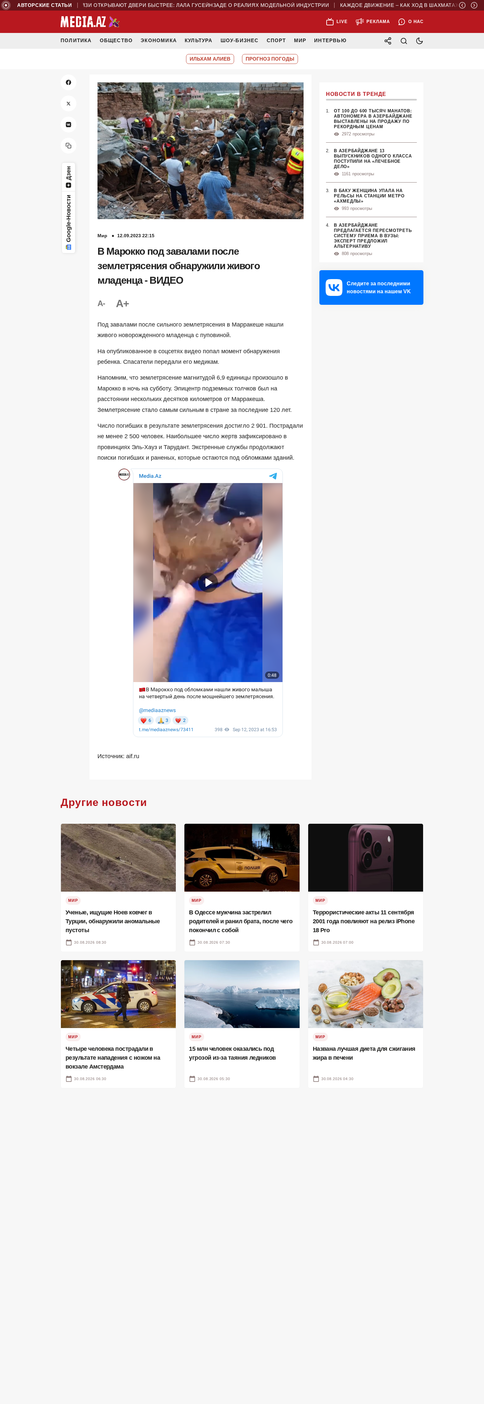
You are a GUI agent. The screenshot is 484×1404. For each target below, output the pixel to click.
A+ (122, 303)
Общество (116, 40)
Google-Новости (68, 218)
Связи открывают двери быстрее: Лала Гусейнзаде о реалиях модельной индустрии (169, 5)
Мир (300, 40)
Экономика (159, 40)
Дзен (68, 173)
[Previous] (462, 5)
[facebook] (68, 82)
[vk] (68, 124)
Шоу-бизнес (240, 40)
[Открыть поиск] (404, 41)
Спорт (276, 40)
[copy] (68, 146)
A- (101, 303)
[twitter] (68, 103)
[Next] (474, 5)
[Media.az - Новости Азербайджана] (90, 22)
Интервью (330, 40)
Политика (76, 40)
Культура (199, 40)
